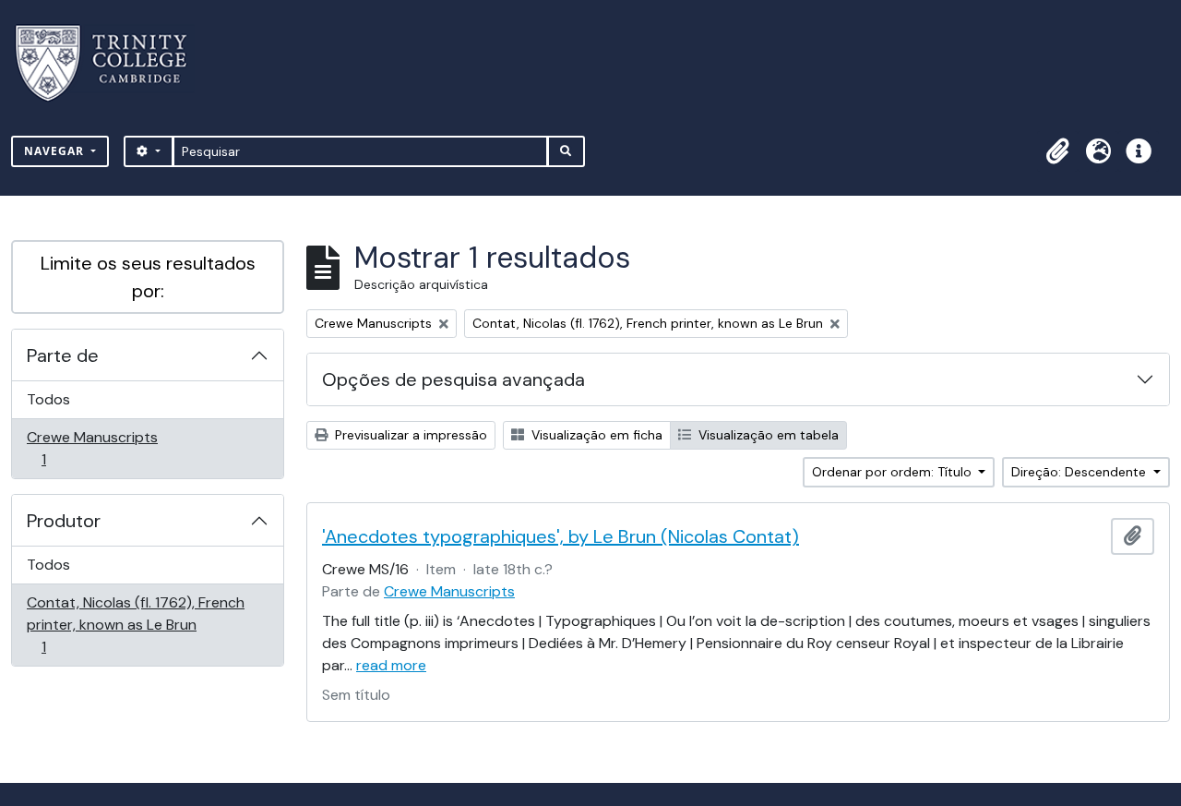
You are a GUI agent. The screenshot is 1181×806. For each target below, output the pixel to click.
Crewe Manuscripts (92, 448)
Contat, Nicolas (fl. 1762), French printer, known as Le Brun (135, 624)
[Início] (112, 63)
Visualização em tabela (767, 435)
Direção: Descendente (1080, 471)
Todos (48, 399)
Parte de (63, 355)
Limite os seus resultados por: (148, 277)
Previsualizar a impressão (409, 435)
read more (391, 665)
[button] (1057, 151)
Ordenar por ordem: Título (893, 471)
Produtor (64, 521)
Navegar (56, 151)
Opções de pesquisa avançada (453, 379)
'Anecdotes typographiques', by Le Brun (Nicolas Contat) (560, 536)
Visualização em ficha (595, 435)
